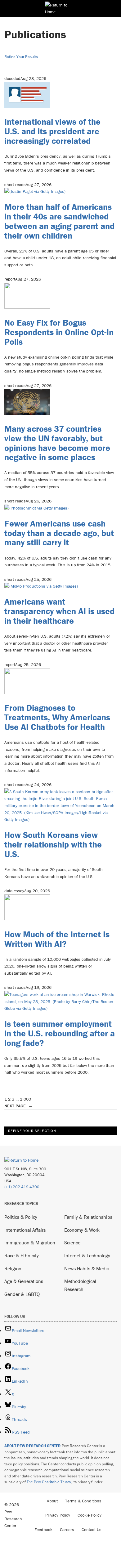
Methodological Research (80, 1285)
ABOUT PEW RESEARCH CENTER (32, 1445)
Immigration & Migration (29, 1242)
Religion (12, 1268)
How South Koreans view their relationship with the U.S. (53, 844)
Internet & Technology (87, 1255)
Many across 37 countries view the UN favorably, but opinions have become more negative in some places (57, 442)
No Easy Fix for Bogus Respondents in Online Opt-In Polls (59, 332)
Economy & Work (82, 1230)
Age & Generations (23, 1281)
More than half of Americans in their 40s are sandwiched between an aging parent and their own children (59, 221)
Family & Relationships (88, 1217)
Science (72, 1242)
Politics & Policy (20, 1217)
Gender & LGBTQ (22, 1294)
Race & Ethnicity (21, 1255)
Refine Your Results (21, 56)
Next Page (18, 1106)
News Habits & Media (86, 1268)
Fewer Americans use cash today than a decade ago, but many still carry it (59, 533)
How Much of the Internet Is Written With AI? (57, 939)
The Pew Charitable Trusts (49, 1481)
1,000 (25, 1099)
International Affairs (25, 1230)
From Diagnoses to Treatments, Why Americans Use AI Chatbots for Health (57, 717)
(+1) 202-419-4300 (21, 1186)
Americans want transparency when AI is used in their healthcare (59, 611)
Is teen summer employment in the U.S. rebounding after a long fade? (59, 1033)
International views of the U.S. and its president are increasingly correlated (52, 131)
